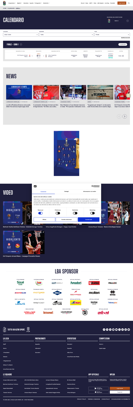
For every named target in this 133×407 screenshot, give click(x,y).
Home (4, 8)
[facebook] (104, 329)
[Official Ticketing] (38, 302)
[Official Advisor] (103, 312)
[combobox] (40, 34)
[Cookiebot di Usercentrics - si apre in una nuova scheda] (92, 186)
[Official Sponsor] (94, 283)
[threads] (110, 329)
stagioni (5, 31)
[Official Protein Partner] (75, 283)
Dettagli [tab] (66, 191)
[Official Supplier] (94, 302)
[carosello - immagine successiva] (125, 116)
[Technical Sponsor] (112, 293)
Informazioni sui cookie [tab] (89, 191)
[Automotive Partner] (57, 283)
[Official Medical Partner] (57, 293)
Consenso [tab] (43, 191)
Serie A (18, 8)
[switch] (58, 213)
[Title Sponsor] (20, 283)
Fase (95, 31)
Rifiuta (44, 219)
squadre (41, 31)
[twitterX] (119, 329)
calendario (11, 8)
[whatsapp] (125, 329)
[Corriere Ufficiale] (112, 302)
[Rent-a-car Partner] (20, 302)
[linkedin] (113, 329)
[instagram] (107, 329)
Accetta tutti (88, 219)
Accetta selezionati (66, 219)
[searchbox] (66, 2)
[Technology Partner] (38, 293)
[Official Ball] (94, 293)
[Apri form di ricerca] (128, 3)
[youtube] (116, 329)
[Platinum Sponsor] (38, 283)
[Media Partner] (29, 312)
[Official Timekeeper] (57, 302)
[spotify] (128, 329)
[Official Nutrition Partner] (75, 302)
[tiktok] (122, 329)
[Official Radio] (85, 312)
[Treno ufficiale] (75, 293)
